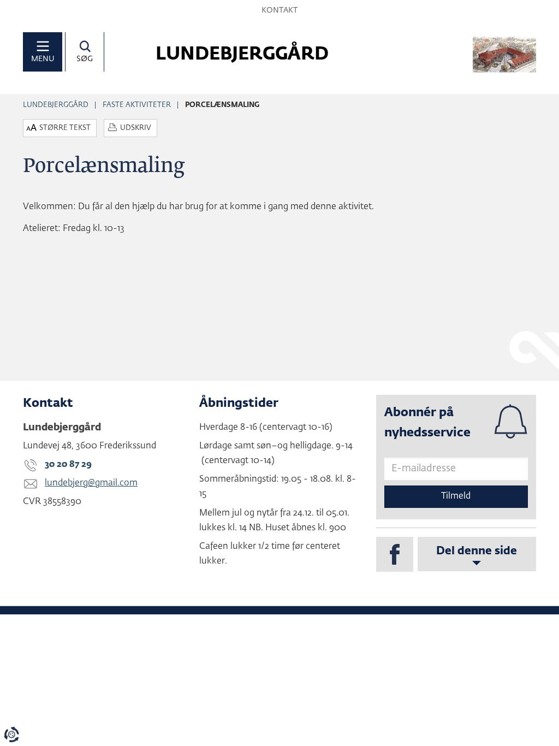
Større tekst (65, 128)
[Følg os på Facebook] (394, 554)
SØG (84, 59)
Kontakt (279, 10)
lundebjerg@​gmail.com (91, 483)
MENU (43, 59)
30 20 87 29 (68, 464)
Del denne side (476, 551)
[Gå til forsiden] (504, 55)
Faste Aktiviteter (137, 105)
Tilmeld (456, 496)
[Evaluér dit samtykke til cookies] (11, 734)
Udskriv (135, 128)
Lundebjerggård (55, 105)
